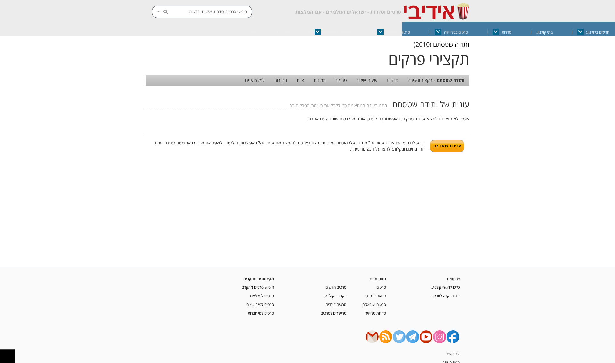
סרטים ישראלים (398, 32)
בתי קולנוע (544, 32)
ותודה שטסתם (451, 44)
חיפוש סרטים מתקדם (258, 287)
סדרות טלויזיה (375, 313)
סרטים (381, 287)
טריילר (341, 80)
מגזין (286, 32)
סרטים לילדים (336, 304)
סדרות (506, 32)
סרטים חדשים (335, 287)
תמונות (320, 80)
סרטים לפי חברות (261, 313)
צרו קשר (453, 353)
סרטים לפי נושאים (260, 304)
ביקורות (280, 80)
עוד (253, 32)
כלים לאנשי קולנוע (445, 287)
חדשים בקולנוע (597, 32)
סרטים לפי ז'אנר (261, 295)
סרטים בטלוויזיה (456, 32)
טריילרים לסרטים (333, 313)
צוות (300, 80)
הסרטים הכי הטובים (338, 32)
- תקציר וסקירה (436, 80)
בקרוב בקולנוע (335, 295)
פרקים (392, 80)
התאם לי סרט (375, 295)
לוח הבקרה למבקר (446, 295)
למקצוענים (255, 80)
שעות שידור (367, 80)
